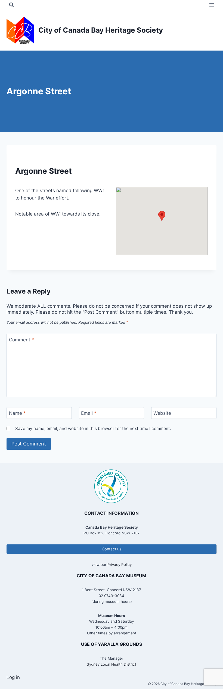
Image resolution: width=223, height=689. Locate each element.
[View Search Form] (11, 5)
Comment (21, 339)
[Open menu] (211, 5)
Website (162, 413)
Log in (13, 677)
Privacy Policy (119, 564)
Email (89, 413)
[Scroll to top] (209, 667)
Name (17, 413)
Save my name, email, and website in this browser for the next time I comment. (93, 428)
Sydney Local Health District (111, 664)
